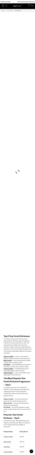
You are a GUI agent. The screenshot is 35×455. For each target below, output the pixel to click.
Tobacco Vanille (8, 436)
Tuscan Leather (8, 452)
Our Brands (10, 10)
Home (3, 10)
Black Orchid (7, 442)
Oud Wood (7, 447)
